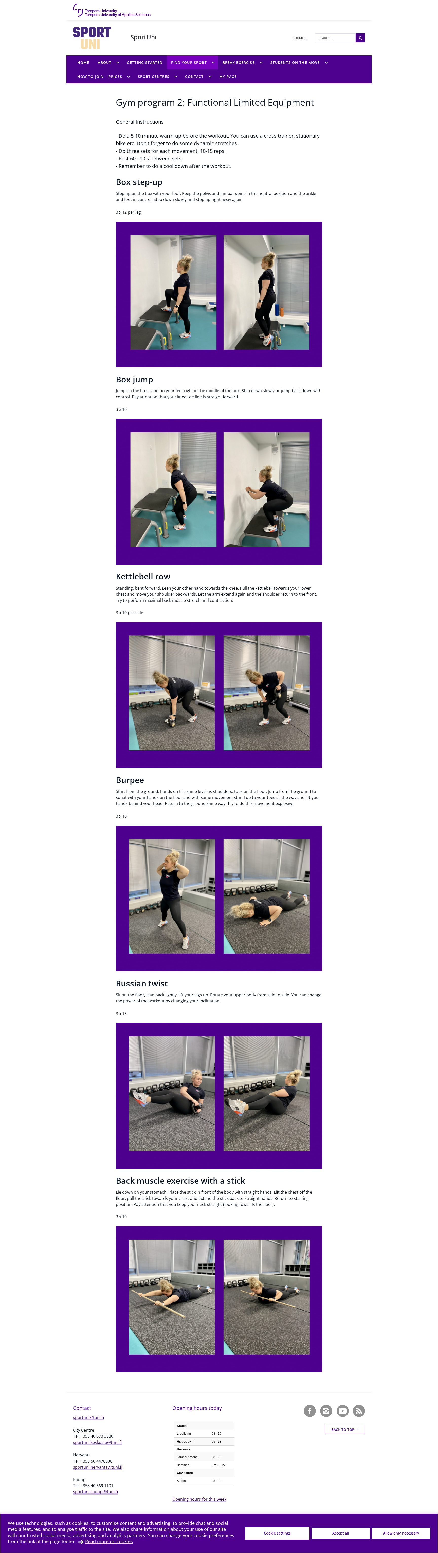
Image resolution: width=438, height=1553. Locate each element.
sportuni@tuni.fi (88, 1417)
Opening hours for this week (199, 1499)
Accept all (340, 1533)
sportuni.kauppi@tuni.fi (95, 1491)
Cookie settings (277, 1533)
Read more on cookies (109, 1541)
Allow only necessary (401, 1533)
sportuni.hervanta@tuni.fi (97, 1467)
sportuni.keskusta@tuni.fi (97, 1442)
